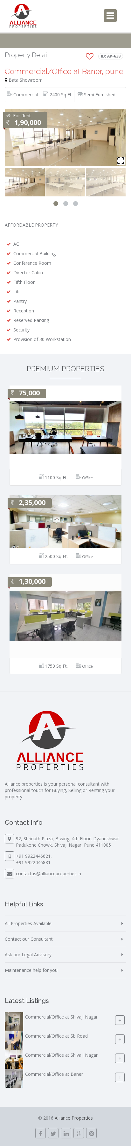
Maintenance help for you (31, 970)
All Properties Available (28, 923)
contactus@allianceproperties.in (48, 873)
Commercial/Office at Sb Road (56, 1036)
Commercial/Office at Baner (54, 1074)
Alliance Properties (74, 1118)
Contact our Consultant (29, 939)
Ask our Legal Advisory (28, 955)
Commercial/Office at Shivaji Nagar (61, 1017)
